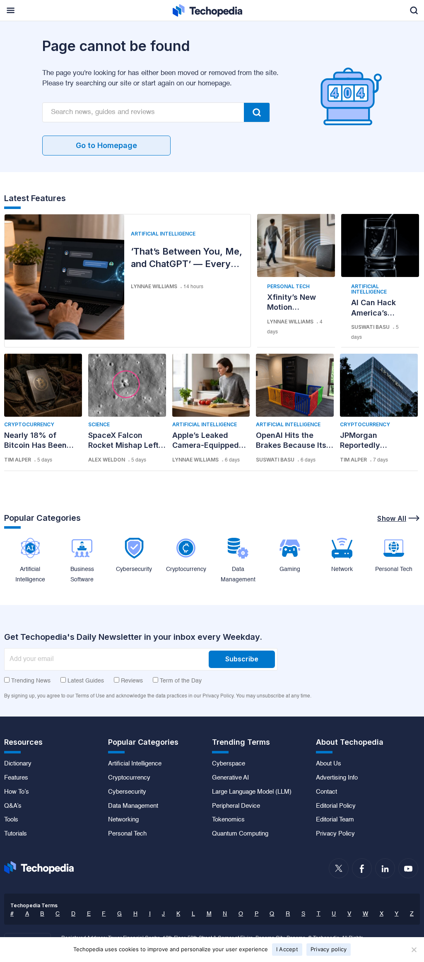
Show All (391, 518)
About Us (328, 764)
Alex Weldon (106, 460)
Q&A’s (13, 806)
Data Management (133, 806)
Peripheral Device (236, 806)
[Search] (257, 112)
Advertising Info (337, 778)
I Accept (287, 949)
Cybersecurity (127, 792)
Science (99, 424)
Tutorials (15, 834)
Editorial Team (335, 820)
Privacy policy (329, 949)
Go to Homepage (106, 145)
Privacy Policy (335, 834)
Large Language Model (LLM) (252, 792)
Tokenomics (228, 820)
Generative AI (230, 778)
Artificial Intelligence (163, 234)
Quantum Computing (240, 834)
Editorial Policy (336, 806)
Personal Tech (288, 286)
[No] (414, 949)
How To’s (16, 792)
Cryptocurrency (29, 424)
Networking (123, 820)
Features (16, 778)
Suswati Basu (370, 327)
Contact (326, 792)
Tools (11, 820)
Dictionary (17, 764)
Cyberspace (228, 764)
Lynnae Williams (154, 286)
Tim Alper (17, 460)
